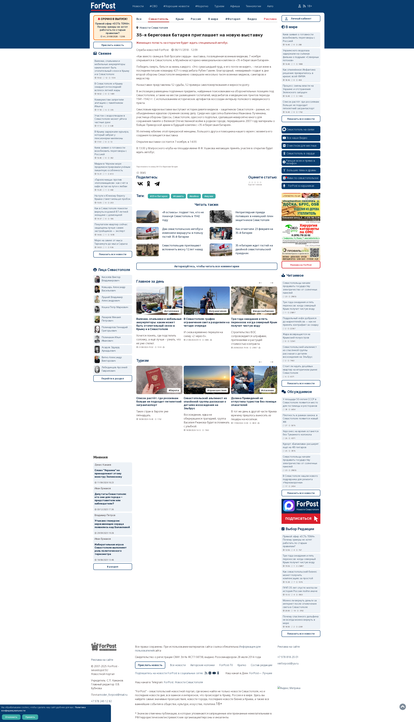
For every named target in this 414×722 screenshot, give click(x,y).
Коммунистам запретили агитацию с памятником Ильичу (109, 103)
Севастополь (159, 19)
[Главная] (103, 4)
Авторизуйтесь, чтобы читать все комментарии (206, 266)
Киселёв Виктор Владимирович (111, 278)
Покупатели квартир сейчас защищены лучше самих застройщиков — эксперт (111, 227)
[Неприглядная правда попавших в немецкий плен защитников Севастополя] (221, 211)
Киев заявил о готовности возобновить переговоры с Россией (111, 151)
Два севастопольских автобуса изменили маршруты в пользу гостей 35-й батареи (182, 232)
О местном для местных (302, 145)
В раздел (112, 566)
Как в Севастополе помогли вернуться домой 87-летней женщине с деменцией (111, 211)
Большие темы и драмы (301, 170)
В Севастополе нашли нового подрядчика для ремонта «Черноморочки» (300, 479)
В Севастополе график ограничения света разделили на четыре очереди (206, 322)
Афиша (235, 6)
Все (139, 19)
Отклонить (11, 717)
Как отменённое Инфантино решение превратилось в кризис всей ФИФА (299, 73)
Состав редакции (261, 665)
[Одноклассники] (149, 183)
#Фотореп (232, 19)
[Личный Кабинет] (300, 6)
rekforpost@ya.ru (288, 663)
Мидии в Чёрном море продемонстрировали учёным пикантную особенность (112, 167)
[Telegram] (157, 183)
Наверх (403, 707)
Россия (196, 19)
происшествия (218, 390)
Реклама (270, 19)
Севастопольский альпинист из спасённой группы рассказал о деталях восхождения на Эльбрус (205, 403)
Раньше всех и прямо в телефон (300, 162)
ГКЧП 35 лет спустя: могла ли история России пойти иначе (300, 589)
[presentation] (260, 282)
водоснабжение (264, 311)
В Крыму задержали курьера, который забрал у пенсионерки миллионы (112, 135)
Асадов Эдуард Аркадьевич (111, 349)
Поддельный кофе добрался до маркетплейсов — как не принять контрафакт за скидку (300, 321)
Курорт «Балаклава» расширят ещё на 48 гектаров (301, 445)
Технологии (253, 6)
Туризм (219, 6)
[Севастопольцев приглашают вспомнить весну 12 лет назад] (147, 244)
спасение (268, 390)
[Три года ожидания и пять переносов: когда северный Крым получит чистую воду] (254, 288)
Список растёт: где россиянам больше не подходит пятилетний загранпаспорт (159, 402)
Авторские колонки (202, 665)
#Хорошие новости (176, 6)
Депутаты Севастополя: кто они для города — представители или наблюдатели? (110, 499)
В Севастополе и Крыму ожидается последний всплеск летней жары (109, 87)
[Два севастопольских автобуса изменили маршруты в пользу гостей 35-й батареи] (147, 228)
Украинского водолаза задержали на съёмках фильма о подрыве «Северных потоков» (301, 55)
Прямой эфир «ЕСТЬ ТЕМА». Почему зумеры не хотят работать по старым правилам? (112, 28)
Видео (252, 19)
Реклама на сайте (102, 659)
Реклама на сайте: (289, 646)
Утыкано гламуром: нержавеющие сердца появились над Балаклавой (112, 524)
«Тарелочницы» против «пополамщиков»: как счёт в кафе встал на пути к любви (111, 183)
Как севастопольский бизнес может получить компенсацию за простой (300, 575)
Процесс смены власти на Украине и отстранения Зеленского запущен (298, 89)
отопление (172, 311)
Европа (174, 390)
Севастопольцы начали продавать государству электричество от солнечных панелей (300, 287)
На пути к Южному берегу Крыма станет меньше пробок (113, 197)
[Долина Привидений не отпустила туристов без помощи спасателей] (254, 367)
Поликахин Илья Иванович (111, 339)
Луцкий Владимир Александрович (112, 298)
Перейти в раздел (112, 378)
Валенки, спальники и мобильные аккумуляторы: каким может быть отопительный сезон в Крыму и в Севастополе (159, 324)
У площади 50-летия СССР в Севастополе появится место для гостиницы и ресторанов (300, 402)
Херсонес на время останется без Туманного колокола (301, 433)
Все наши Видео (297, 137)
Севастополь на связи (300, 129)
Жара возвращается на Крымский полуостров (296, 335)
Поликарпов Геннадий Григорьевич (115, 328)
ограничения (218, 311)
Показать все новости (112, 254)
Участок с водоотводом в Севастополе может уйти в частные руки (111, 119)
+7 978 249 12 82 (101, 701)
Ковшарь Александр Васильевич (113, 288)
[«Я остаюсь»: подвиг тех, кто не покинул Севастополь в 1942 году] (147, 211)
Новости (138, 6)
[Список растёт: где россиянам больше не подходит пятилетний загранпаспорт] (159, 367)
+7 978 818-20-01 (288, 657)
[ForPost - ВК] (210, 673)
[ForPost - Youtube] (214, 673)
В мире (213, 19)
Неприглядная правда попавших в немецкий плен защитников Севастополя (254, 216)
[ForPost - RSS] (206, 673)
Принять (30, 717)
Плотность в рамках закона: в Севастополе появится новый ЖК (300, 418)
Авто (270, 6)
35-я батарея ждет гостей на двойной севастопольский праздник (254, 249)
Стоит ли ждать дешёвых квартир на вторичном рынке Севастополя (300, 369)
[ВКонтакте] (140, 183)
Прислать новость (112, 45)
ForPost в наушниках (301, 185)
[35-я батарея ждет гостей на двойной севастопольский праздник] (221, 244)
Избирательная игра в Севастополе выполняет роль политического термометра (111, 549)
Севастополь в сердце (301, 153)
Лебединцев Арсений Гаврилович (114, 369)
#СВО (153, 6)
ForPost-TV (226, 665)
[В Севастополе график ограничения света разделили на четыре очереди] (207, 288)
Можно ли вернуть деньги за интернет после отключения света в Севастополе (300, 604)
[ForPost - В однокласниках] (218, 673)
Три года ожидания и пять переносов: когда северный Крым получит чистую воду (254, 322)
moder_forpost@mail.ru (113, 694)
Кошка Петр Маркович (115, 307)
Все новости (178, 665)
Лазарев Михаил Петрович (111, 318)
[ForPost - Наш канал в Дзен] (220, 673)
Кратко (241, 665)
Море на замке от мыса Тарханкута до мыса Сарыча (111, 242)
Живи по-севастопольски (302, 177)
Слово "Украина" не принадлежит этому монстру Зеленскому (108, 473)
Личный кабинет (301, 18)
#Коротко (201, 6)
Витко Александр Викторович (112, 359)
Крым (180, 19)
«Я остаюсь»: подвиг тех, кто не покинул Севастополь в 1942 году (183, 216)
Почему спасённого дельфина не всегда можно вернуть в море (301, 620)
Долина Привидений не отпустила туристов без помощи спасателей (253, 402)
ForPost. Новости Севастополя (183, 682)
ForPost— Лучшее (260, 673)
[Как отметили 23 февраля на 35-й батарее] (221, 228)
